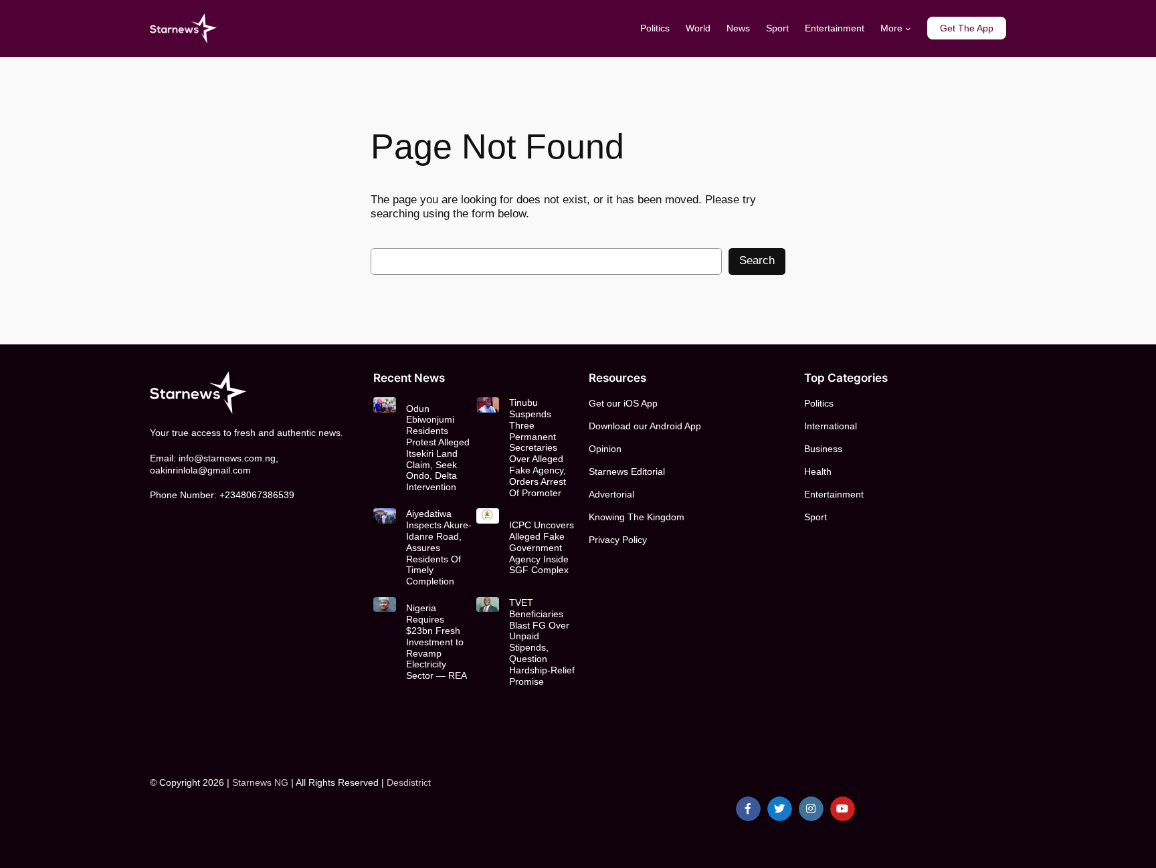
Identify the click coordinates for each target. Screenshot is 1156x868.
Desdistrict (409, 782)
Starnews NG (260, 782)
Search (757, 260)
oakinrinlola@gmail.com (200, 470)
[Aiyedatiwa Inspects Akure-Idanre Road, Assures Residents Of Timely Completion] (384, 515)
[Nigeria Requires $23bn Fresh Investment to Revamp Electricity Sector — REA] (384, 604)
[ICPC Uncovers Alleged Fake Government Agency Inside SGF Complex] (487, 515)
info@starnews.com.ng (227, 458)
